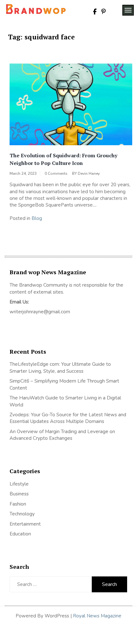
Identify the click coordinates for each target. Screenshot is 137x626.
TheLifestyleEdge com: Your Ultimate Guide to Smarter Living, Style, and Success (60, 367)
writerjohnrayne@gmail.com (40, 312)
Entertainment (25, 524)
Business (19, 494)
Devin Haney (89, 173)
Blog (37, 218)
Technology (22, 514)
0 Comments (56, 173)
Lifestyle (19, 484)
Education (20, 534)
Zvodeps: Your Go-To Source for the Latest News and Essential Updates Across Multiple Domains (68, 418)
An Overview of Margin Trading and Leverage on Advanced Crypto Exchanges (62, 434)
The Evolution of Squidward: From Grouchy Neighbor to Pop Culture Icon (63, 159)
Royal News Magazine (97, 616)
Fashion (18, 504)
